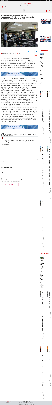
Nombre (3, 162)
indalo (2, 134)
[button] (2, 11)
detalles (29, 134)
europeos (11, 135)
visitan (19, 134)
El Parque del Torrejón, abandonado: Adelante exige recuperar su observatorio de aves (42, 311)
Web (2, 173)
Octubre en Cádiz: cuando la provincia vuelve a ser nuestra (49, 360)
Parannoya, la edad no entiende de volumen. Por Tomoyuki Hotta (43, 106)
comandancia (24, 134)
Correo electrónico (6, 167)
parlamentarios (4, 135)
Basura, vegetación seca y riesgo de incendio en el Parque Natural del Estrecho (43, 162)
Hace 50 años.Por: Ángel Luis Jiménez (49, 299)
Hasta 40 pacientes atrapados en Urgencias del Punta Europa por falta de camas (42, 270)
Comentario (5, 144)
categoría (7, 134)
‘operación (34, 134)
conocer (15, 134)
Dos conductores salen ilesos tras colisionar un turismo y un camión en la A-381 (43, 218)
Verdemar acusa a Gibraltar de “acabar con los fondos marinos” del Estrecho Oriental (41, 69)
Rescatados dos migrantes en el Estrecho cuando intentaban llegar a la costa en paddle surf (43, 366)
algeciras (11, 134)
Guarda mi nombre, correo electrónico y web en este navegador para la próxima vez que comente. (19, 180)
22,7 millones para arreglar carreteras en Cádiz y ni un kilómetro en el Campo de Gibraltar (49, 165)
